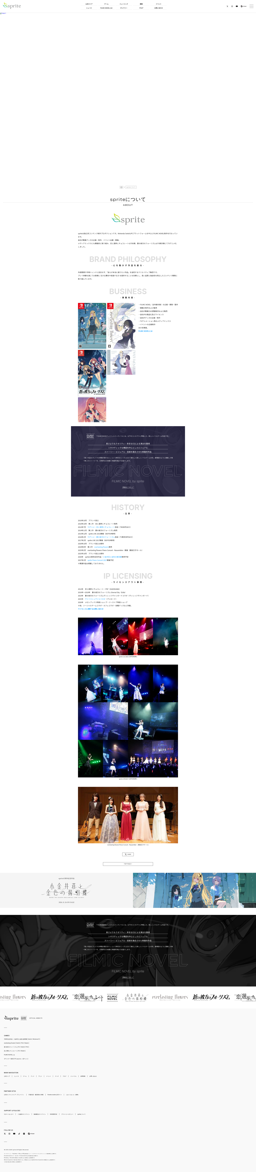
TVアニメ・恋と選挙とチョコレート (101, 527)
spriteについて (81, 1114)
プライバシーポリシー (67, 1114)
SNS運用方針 (53, 1114)
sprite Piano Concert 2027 (97, 560)
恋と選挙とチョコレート (14, 1051)
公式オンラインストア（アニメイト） (14, 1094)
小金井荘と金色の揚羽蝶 (112, 557)
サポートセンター (9, 1114)
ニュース (16, 1076)
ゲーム (25, 1076)
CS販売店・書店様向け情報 (35, 1094)
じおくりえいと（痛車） (72, 1094)
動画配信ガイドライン (40, 1114)
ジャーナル (73, 1076)
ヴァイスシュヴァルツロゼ (95, 599)
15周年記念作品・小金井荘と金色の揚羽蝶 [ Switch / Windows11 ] (22, 1039)
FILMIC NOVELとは (9, 1054)
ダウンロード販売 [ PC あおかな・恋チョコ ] (16, 1058)
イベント (48, 1076)
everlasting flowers (101, 547)
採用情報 (82, 1076)
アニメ (40, 1076)
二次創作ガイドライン (24, 1114)
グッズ (57, 1076)
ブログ (64, 1076)
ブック (32, 1076)
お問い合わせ (93, 1076)
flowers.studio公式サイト (55, 1094)
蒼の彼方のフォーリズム (16, 1047)
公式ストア (7, 1076)
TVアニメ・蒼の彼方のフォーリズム (101, 537)
